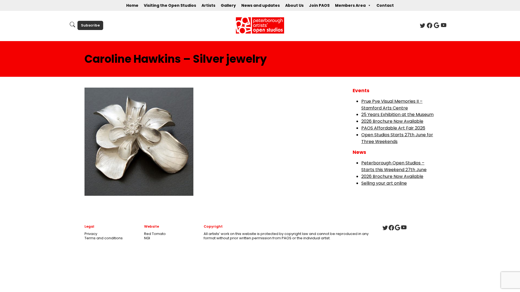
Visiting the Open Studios (170, 5)
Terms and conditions (103, 238)
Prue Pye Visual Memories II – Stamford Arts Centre (391, 104)
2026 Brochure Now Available (392, 121)
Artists (208, 5)
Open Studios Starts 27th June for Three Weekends (397, 138)
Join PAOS (319, 5)
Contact (385, 5)
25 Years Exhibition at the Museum (397, 114)
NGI (147, 238)
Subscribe (90, 25)
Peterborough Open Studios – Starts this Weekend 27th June (394, 166)
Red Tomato (155, 233)
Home (132, 5)
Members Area (350, 5)
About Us (294, 5)
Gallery (228, 5)
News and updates (260, 5)
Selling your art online (384, 183)
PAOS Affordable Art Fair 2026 (393, 128)
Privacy (90, 233)
